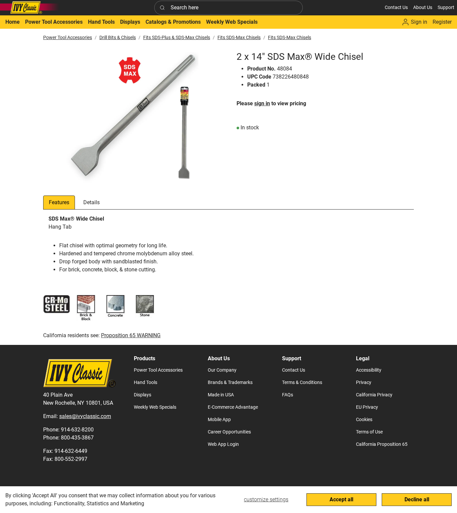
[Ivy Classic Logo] (30, 7)
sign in (262, 103)
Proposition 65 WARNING (131, 335)
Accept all (341, 499)
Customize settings (266, 499)
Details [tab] (91, 202)
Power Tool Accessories (67, 37)
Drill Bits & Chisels (117, 37)
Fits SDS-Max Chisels (239, 37)
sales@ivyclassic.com (85, 416)
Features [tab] (59, 202)
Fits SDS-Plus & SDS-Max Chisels (176, 37)
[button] (422, 7)
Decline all (416, 499)
